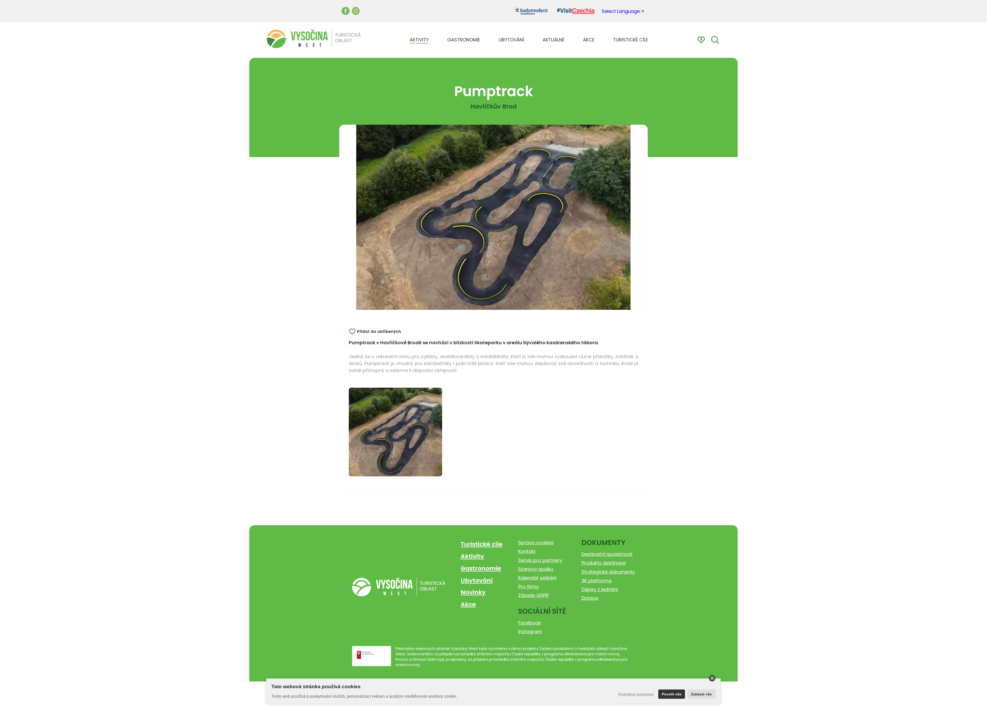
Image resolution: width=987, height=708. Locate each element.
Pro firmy (528, 586)
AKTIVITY (419, 40)
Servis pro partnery (540, 560)
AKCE (589, 40)
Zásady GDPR (533, 595)
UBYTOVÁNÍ (511, 40)
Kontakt (527, 551)
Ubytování (477, 580)
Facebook (529, 623)
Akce (468, 604)
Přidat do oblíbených (379, 331)
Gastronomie (481, 568)
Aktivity (472, 556)
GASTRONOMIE (463, 40)
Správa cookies (536, 542)
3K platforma (596, 580)
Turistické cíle (481, 544)
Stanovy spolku (535, 569)
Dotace (589, 598)
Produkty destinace (603, 563)
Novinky (473, 592)
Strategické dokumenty (608, 572)
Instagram (530, 631)
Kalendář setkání (537, 578)
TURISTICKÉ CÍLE (630, 40)
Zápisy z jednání (599, 589)
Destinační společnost (607, 554)
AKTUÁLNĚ (553, 40)
